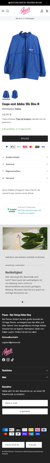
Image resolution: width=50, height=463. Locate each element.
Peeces (11, 451)
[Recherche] (9, 11)
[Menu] (3, 11)
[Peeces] (25, 11)
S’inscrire (25, 411)
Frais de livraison (23, 119)
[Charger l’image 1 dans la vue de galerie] (25, 54)
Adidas (18, 109)
